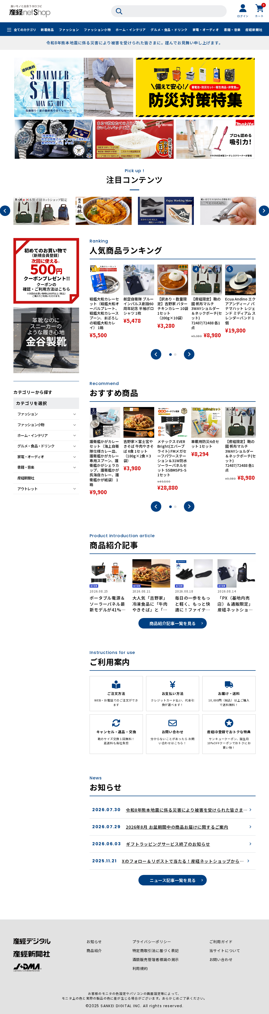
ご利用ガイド (221, 941)
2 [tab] (175, 354)
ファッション (69, 29)
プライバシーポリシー (151, 941)
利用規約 (140, 968)
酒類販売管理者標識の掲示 (155, 959)
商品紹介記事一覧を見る (172, 623)
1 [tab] (170, 354)
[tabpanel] (105, 304)
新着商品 (47, 29)
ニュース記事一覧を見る (173, 880)
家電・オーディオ (206, 29)
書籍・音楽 (232, 29)
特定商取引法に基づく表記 (155, 950)
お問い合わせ (221, 959)
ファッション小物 (97, 29)
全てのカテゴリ (25, 29)
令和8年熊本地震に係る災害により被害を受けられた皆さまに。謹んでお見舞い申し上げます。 (134, 42)
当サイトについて (224, 950)
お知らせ (94, 941)
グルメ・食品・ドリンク (169, 29)
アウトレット (27, 488)
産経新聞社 (253, 29)
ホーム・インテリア (131, 29)
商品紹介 (94, 950)
